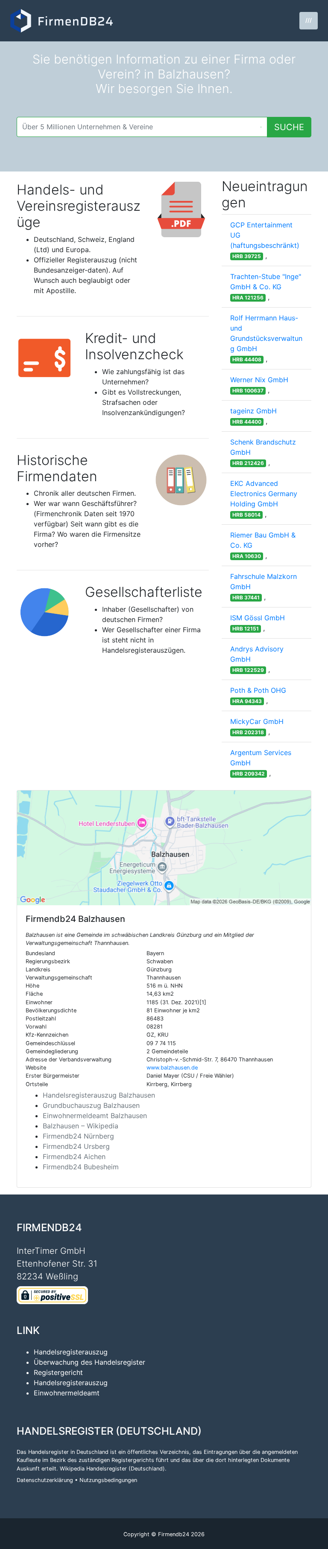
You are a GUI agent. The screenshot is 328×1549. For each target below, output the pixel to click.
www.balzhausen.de (172, 1067)
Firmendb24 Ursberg (76, 1146)
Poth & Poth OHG (258, 690)
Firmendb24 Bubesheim (81, 1166)
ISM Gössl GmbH (257, 617)
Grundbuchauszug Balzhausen (91, 1105)
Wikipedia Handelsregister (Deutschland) (112, 1468)
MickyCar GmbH (257, 721)
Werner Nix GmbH (259, 379)
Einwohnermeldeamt (67, 1393)
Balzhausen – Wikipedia (80, 1126)
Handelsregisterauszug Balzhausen (99, 1095)
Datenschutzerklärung (45, 1480)
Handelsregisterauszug (71, 1352)
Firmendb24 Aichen (74, 1156)
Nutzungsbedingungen (108, 1480)
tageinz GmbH (253, 411)
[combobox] (142, 127)
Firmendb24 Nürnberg (78, 1136)
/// (308, 20)
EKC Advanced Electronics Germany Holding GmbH (263, 493)
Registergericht (58, 1372)
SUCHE (289, 127)
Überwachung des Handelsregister (89, 1362)
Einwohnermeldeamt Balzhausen (95, 1115)
